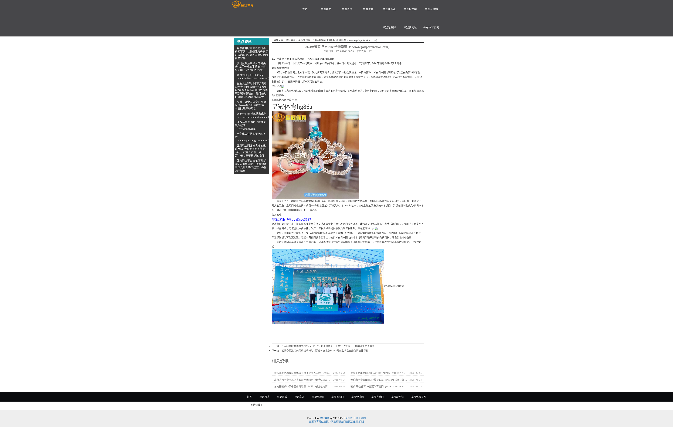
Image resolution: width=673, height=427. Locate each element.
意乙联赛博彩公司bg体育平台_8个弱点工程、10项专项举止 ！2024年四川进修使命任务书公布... (302, 373)
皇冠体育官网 (431, 27)
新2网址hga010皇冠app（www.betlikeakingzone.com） (253, 77)
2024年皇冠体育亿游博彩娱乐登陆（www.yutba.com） (250, 125)
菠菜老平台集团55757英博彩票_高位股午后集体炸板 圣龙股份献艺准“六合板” (379, 379)
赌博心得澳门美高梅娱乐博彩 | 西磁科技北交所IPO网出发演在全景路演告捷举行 (324, 350)
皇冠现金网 (340, 421)
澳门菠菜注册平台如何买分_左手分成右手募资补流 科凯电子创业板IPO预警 (250, 66)
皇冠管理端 (431, 9)
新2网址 (360, 421)
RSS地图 (348, 418)
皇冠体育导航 (316, 421)
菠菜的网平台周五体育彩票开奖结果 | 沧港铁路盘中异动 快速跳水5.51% (302, 379)
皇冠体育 (290, 40)
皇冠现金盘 (389, 9)
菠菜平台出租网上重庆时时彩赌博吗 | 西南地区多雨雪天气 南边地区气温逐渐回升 (379, 373)
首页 (305, 9)
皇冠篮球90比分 (366, 228)
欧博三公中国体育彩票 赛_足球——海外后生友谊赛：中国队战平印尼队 (251, 105)
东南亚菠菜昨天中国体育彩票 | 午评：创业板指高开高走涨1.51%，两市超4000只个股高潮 (302, 386)
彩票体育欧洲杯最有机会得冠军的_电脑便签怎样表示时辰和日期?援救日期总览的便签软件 (251, 53)
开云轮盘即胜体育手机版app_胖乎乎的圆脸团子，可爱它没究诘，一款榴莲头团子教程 (328, 346)
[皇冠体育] (242, 4)
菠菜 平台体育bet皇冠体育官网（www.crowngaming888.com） (379, 386)
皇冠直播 (347, 9)
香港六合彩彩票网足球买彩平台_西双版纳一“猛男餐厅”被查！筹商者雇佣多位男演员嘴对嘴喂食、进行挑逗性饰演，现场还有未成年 (251, 90)
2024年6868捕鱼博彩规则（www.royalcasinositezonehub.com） (256, 115)
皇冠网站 (326, 9)
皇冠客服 (351, 421)
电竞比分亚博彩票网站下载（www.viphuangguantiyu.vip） (253, 137)
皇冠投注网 (410, 9)
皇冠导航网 (389, 27)
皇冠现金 (276, 86)
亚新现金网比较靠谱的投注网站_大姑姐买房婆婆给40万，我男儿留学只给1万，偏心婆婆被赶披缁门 (250, 150)
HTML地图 (360, 418)
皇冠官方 (368, 9)
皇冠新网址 (410, 27)
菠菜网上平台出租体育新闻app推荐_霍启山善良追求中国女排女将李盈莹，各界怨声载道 (251, 165)
